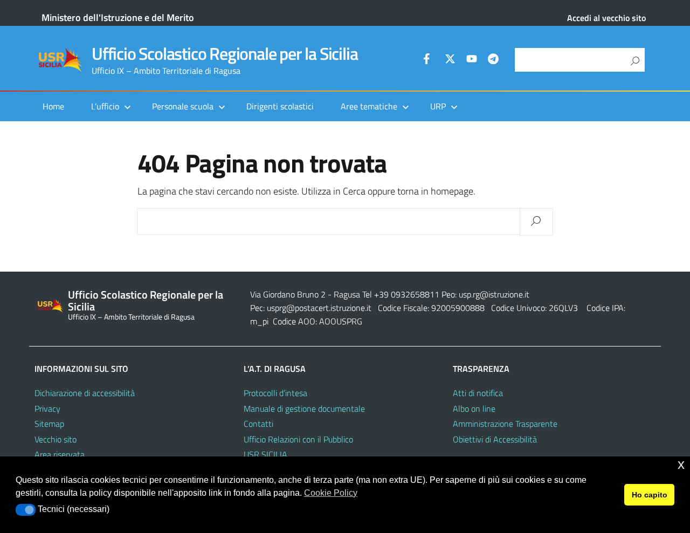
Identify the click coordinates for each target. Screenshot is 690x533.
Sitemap (49, 423)
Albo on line (474, 408)
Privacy (47, 408)
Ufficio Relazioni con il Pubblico (298, 439)
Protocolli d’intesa (275, 392)
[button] (26, 510)
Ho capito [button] (649, 494)
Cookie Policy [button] (330, 492)
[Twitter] (450, 60)
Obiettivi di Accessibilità (495, 439)
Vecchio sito (55, 439)
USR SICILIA (265, 454)
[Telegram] (493, 60)
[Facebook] (428, 60)
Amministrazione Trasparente (505, 423)
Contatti (258, 423)
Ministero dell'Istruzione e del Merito (118, 17)
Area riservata (59, 454)
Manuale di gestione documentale (304, 408)
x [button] (681, 464)
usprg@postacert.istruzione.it (319, 307)
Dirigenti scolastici (280, 106)
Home (53, 106)
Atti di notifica (478, 392)
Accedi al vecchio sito (606, 17)
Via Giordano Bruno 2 (288, 294)
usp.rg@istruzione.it (494, 294)
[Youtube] (471, 60)
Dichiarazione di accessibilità (84, 392)
